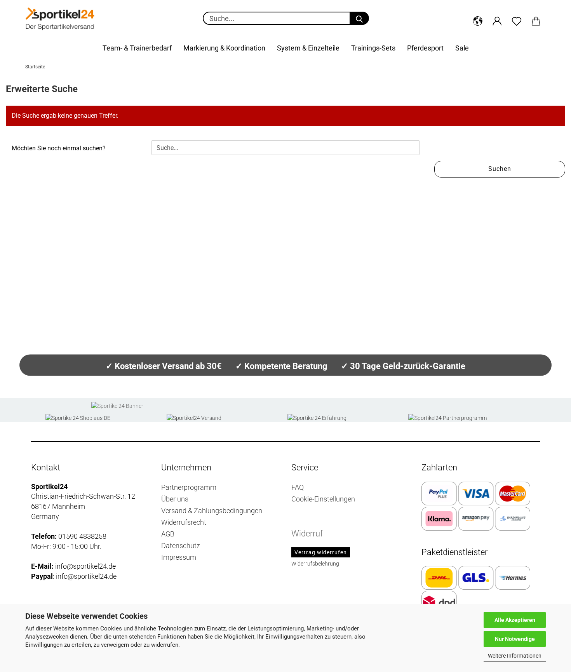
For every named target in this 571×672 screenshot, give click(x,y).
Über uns (174, 499)
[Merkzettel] (516, 19)
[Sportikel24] (60, 19)
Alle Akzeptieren (514, 620)
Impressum (178, 557)
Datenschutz (180, 545)
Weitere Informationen (514, 656)
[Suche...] (359, 18)
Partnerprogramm (188, 487)
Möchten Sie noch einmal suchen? (59, 148)
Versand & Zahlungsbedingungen (211, 511)
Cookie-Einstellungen (323, 499)
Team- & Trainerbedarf (137, 48)
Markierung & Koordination (224, 48)
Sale (462, 48)
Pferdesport (425, 48)
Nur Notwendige (515, 639)
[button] (477, 19)
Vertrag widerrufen (320, 552)
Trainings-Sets (373, 48)
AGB (167, 534)
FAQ (297, 487)
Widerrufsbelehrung (315, 564)
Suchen (499, 168)
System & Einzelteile (308, 48)
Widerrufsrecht (183, 522)
